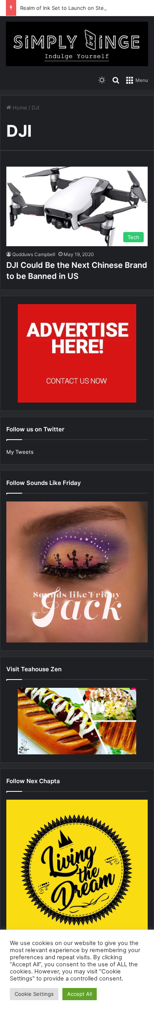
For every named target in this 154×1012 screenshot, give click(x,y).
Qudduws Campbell (33, 254)
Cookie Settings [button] (34, 994)
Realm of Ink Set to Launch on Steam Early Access (82, 8)
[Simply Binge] (77, 44)
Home (19, 107)
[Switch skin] (102, 80)
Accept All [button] (79, 994)
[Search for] (116, 80)
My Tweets (20, 452)
